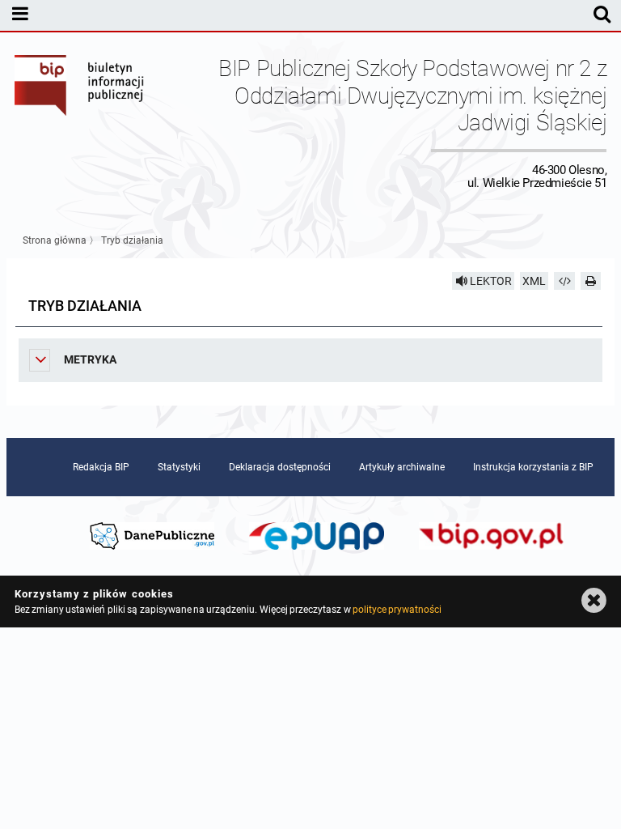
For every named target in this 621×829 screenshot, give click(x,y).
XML (534, 280)
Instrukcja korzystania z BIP (533, 467)
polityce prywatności (397, 609)
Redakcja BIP (101, 467)
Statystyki (179, 467)
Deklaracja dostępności (280, 467)
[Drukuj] (591, 281)
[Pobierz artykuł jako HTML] (564, 281)
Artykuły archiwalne (402, 467)
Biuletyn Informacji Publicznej (80, 122)
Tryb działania (132, 240)
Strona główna (55, 240)
